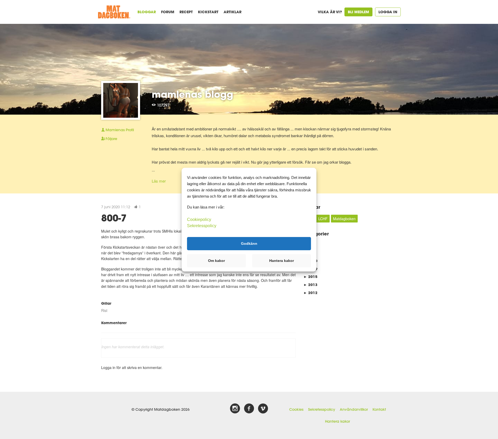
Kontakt (379, 409)
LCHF (323, 218)
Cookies (296, 409)
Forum (167, 11)
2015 (310, 276)
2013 (310, 284)
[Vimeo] (263, 408)
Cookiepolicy (199, 219)
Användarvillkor (354, 409)
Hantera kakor (337, 421)
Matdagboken (344, 218)
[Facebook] (249, 408)
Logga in (387, 11)
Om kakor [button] (216, 261)
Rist (104, 310)
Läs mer (159, 181)
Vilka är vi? (330, 11)
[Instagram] (235, 408)
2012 (310, 292)
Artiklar (232, 11)
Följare (111, 138)
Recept (186, 11)
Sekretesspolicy (321, 409)
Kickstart (208, 11)
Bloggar (146, 11)
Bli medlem (358, 11)
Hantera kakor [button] (281, 261)
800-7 (114, 218)
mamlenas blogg (192, 94)
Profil (120, 130)
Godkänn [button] (249, 243)
